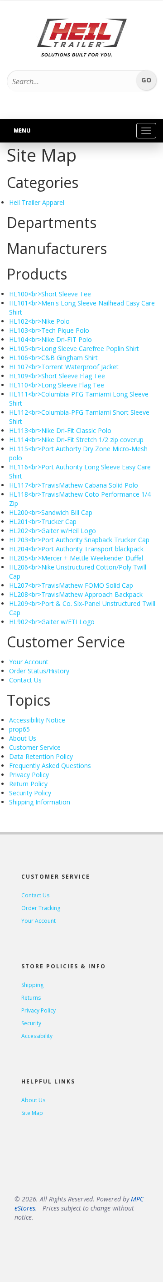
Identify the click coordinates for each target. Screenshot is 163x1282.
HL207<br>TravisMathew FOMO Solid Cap (71, 585)
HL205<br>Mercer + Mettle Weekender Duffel (76, 558)
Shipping (32, 985)
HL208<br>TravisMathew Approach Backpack (76, 594)
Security (31, 1023)
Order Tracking (40, 908)
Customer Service (35, 747)
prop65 (19, 729)
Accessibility (37, 1036)
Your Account (28, 661)
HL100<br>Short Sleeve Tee (50, 294)
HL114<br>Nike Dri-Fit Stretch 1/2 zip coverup (76, 439)
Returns (31, 998)
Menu (22, 130)
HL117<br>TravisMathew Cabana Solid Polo (73, 485)
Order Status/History (39, 670)
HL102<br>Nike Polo (39, 321)
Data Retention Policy (41, 756)
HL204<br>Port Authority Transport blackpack (76, 548)
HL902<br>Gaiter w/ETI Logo (52, 621)
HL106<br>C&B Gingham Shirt (53, 357)
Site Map (32, 1113)
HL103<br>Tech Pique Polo (49, 330)
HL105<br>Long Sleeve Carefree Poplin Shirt (74, 348)
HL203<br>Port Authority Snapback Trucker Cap (79, 539)
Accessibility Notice (37, 720)
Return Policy (28, 783)
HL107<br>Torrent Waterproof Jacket (64, 366)
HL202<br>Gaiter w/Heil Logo (52, 530)
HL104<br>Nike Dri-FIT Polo (50, 339)
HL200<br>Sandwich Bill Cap (50, 512)
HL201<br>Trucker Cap (43, 521)
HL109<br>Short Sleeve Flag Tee (57, 375)
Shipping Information (39, 802)
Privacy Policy (29, 774)
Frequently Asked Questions (50, 765)
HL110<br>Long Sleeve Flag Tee (56, 385)
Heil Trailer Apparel (36, 202)
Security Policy (30, 793)
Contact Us (25, 680)
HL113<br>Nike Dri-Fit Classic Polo (60, 430)
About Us (22, 738)
